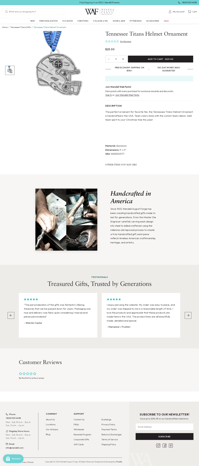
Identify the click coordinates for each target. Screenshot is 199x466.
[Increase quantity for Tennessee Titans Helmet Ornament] (124, 59)
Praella (119, 462)
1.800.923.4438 (189, 2)
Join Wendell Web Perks (127, 94)
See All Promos (112, 2)
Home (5, 27)
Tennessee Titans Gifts (20, 27)
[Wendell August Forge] (99, 11)
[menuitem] (176, 11)
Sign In (108, 94)
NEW (32, 21)
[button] (48, 20)
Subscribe (164, 436)
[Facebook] (165, 446)
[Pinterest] (171, 446)
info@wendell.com (14, 447)
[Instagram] (158, 446)
